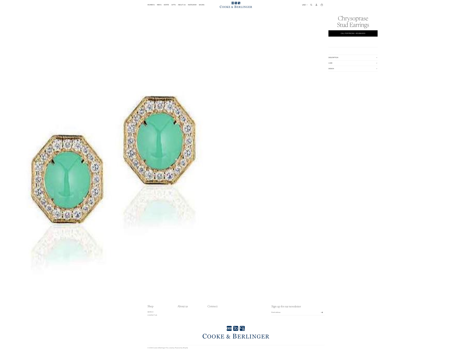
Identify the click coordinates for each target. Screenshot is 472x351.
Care (330, 63)
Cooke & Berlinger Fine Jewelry (163, 348)
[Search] (311, 5)
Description (333, 58)
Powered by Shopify (181, 348)
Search (150, 312)
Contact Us (152, 315)
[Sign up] (321, 312)
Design (331, 69)
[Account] (316, 5)
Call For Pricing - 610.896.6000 (353, 33)
